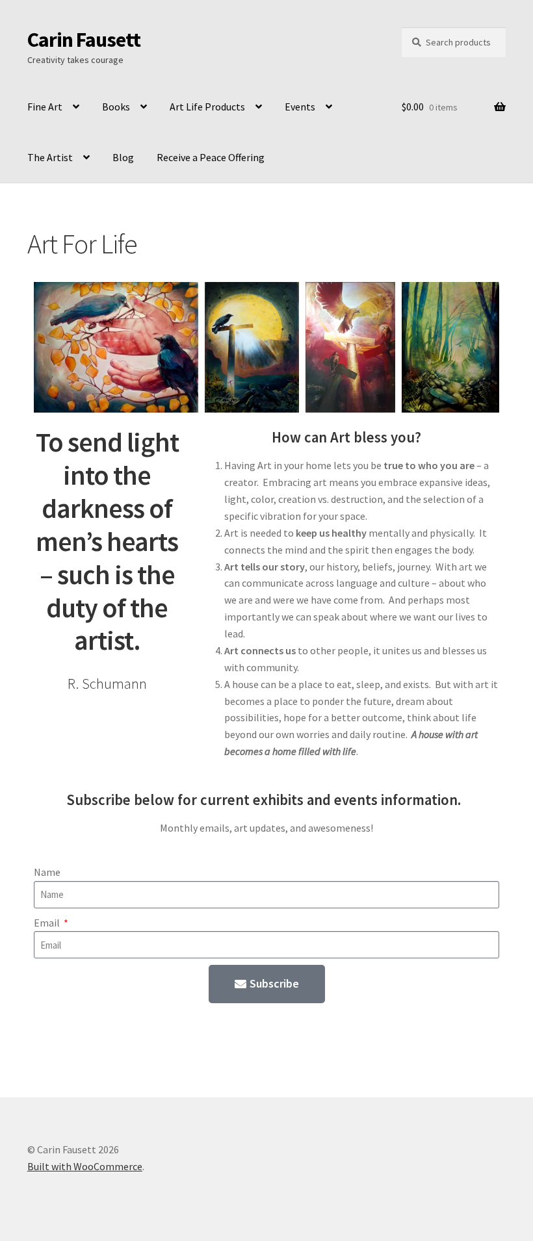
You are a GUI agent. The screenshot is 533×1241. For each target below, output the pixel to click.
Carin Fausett (83, 40)
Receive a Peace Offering (211, 157)
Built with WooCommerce (84, 1166)
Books (116, 106)
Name (47, 871)
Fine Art (44, 106)
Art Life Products (207, 106)
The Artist (50, 157)
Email (48, 922)
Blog (123, 157)
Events (300, 106)
